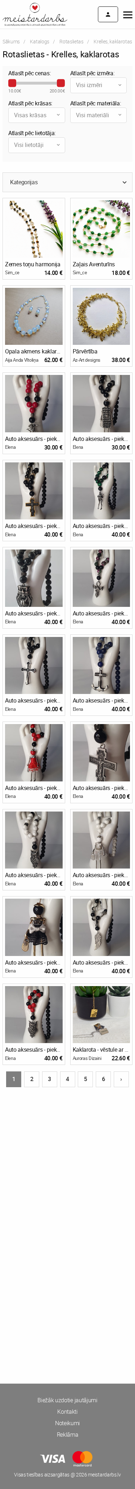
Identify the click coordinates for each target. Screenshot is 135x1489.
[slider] (12, 83)
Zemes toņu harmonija (32, 264)
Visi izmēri (89, 85)
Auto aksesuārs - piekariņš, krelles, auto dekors (34, 439)
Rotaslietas (71, 41)
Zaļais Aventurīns (94, 264)
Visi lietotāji (29, 145)
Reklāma (67, 1434)
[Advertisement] (67, 1164)
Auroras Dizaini (87, 1058)
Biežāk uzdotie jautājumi (67, 1400)
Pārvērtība (85, 351)
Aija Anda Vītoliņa (21, 360)
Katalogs (39, 41)
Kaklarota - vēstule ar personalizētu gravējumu (101, 1049)
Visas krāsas (30, 115)
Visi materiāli (92, 115)
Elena (10, 447)
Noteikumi (67, 1423)
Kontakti (67, 1412)
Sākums (11, 41)
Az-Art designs (87, 360)
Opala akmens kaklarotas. (34, 351)
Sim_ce (12, 272)
